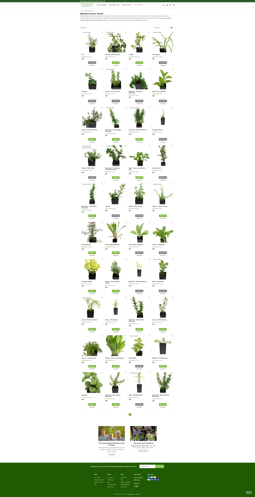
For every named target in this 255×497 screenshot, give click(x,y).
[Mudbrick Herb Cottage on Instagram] (135, 486)
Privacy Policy (137, 494)
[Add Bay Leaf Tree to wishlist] (173, 145)
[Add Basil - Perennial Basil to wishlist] (173, 69)
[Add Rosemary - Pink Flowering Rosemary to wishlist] (173, 372)
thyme (164, 18)
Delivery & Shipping (126, 482)
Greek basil (99, 20)
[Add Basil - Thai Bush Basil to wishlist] (149, 372)
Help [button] (122, 474)
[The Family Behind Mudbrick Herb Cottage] (111, 433)
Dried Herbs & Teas (99, 480)
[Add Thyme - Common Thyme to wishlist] (102, 107)
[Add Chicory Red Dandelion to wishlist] (125, 222)
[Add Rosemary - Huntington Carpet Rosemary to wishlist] (125, 145)
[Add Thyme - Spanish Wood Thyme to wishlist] (125, 259)
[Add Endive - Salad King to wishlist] (173, 222)
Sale (95, 484)
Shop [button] (95, 474)
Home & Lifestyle (98, 482)
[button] (85, 57)
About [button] (109, 474)
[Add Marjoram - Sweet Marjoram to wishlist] (149, 259)
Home (81, 11)
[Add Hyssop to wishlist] (125, 184)
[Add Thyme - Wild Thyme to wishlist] (102, 145)
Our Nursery (111, 480)
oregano (82, 20)
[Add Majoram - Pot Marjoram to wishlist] (173, 335)
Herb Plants (97, 477)
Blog (109, 482)
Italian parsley (90, 20)
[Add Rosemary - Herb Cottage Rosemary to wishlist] (125, 107)
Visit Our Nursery (143, 451)
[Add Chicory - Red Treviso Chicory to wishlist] (125, 335)
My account (123, 487)
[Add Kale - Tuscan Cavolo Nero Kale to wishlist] (149, 145)
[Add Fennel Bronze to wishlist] (102, 222)
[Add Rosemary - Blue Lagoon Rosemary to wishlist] (125, 372)
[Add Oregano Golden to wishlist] (102, 259)
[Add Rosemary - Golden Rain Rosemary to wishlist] (149, 297)
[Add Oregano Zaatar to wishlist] (173, 107)
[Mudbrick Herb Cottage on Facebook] (137, 486)
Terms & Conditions (130, 494)
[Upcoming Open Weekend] (143, 433)
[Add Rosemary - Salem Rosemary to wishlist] (149, 107)
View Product (92, 65)
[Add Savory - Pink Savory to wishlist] (125, 297)
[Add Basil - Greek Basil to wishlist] (173, 259)
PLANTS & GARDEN (101, 5)
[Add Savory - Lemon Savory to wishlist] (102, 335)
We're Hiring (111, 487)
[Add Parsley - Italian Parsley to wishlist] (125, 32)
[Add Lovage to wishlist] (149, 32)
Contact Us (123, 477)
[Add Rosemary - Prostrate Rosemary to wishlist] (149, 69)
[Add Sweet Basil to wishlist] (149, 335)
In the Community (112, 484)
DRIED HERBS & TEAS (114, 5)
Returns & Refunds (125, 484)
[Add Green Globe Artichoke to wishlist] (149, 222)
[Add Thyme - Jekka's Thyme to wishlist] (173, 184)
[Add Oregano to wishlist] (102, 69)
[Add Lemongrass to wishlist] (173, 32)
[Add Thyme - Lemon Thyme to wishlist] (125, 69)
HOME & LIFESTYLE (126, 5)
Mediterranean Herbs (89, 11)
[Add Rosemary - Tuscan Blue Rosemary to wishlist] (102, 184)
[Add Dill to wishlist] (102, 32)
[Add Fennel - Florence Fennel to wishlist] (102, 297)
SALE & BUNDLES (138, 5)
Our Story (111, 454)
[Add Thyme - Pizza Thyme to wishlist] (149, 184)
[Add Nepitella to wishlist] (102, 372)
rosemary (169, 18)
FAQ (122, 480)
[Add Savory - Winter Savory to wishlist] (173, 297)
